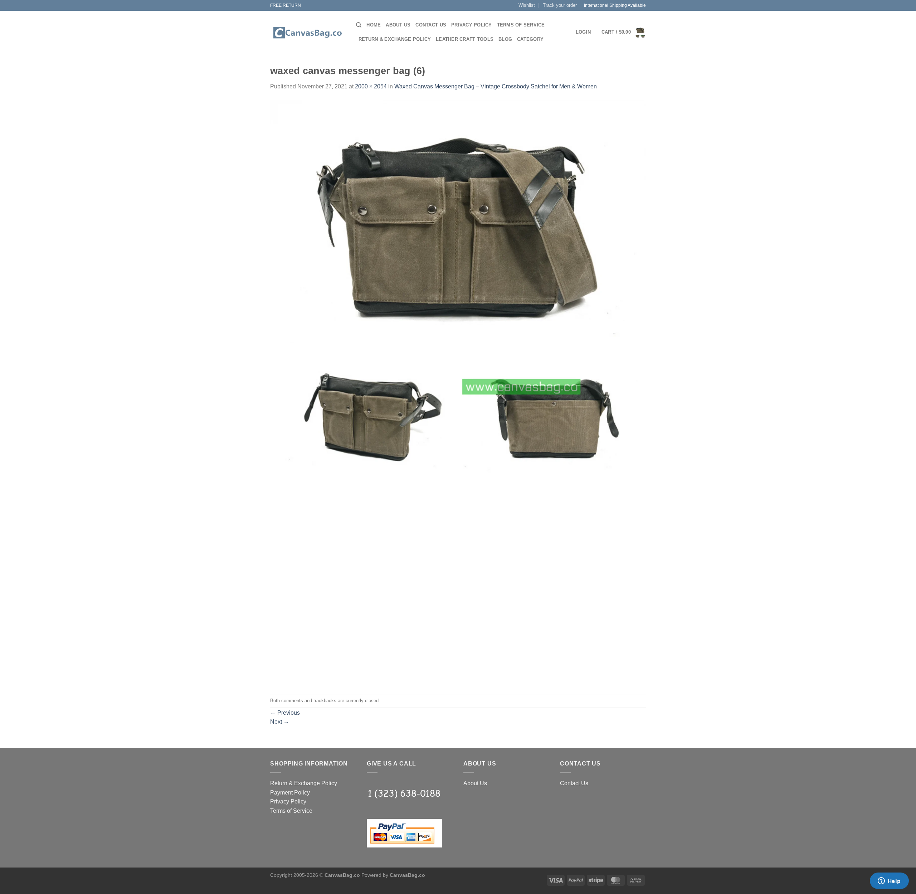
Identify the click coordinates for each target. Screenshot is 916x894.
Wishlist (526, 5)
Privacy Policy (471, 25)
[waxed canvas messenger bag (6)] (458, 292)
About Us (398, 25)
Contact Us (430, 25)
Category (530, 39)
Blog (505, 39)
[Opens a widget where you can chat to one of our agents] (889, 881)
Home (373, 25)
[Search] (358, 25)
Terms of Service (521, 25)
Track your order (560, 5)
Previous (285, 713)
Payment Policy (290, 792)
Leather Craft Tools (464, 39)
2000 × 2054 (371, 86)
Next (279, 722)
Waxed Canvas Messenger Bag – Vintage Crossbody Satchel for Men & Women (495, 86)
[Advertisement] (458, 536)
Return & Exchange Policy (395, 39)
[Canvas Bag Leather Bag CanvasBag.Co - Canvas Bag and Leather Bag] (307, 32)
